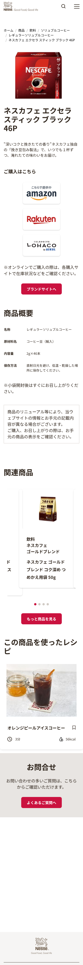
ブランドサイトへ (41, 289)
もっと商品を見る (41, 619)
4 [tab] (48, 604)
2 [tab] (39, 604)
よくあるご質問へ (41, 802)
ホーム (8, 30)
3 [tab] (43, 604)
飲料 (33, 30)
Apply (63, 7)
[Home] (22, 6)
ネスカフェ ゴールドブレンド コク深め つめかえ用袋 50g (46, 569)
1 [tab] (35, 604)
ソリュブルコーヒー (55, 30)
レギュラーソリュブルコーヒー (31, 35)
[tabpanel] (43, 538)
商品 (21, 30)
